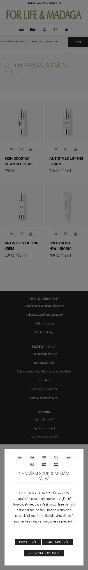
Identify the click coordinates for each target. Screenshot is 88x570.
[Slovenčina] (31, 457)
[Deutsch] (44, 457)
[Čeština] (19, 457)
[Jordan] (44, 464)
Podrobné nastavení (44, 553)
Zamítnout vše (57, 542)
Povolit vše (28, 542)
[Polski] (68, 457)
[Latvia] (56, 464)
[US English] (31, 464)
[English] (56, 457)
